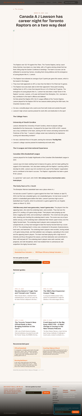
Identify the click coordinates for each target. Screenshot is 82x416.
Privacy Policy (55, 393)
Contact (55, 391)
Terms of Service (55, 397)
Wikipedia (65, 390)
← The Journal (18, 9)
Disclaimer (56, 400)
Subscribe (46, 262)
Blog (60, 2)
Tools (54, 2)
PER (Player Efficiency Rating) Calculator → (49, 252)
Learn (49, 2)
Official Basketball (20, 348)
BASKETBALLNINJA (14, 2)
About (54, 389)
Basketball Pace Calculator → (24, 252)
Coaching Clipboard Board (51, 348)
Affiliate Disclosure (56, 403)
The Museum (40, 2)
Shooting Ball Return (20, 360)
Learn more (41, 370)
